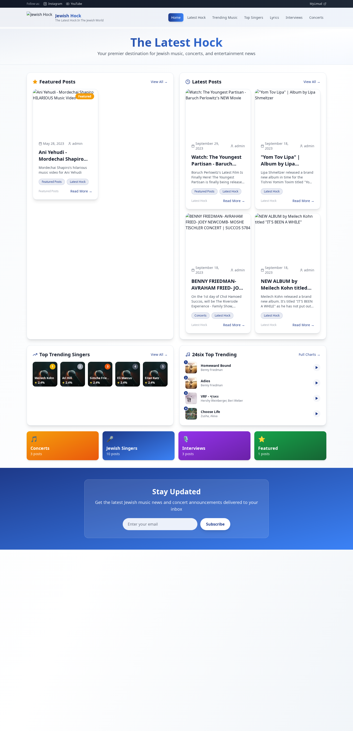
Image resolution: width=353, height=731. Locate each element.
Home (176, 17)
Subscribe (215, 524)
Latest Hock (196, 17)
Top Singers (253, 17)
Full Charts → (309, 354)
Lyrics (274, 17)
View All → (159, 81)
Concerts (316, 17)
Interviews (294, 17)
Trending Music (224, 17)
